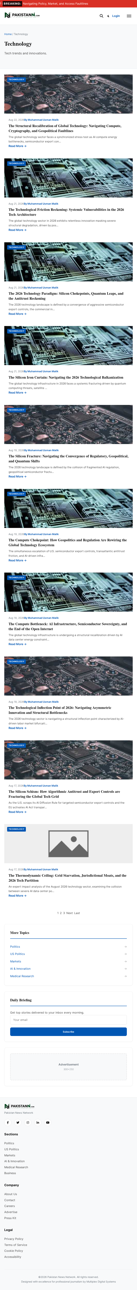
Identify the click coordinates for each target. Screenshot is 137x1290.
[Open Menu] (129, 16)
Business (10, 1173)
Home (8, 34)
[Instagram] (27, 1122)
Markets (15, 961)
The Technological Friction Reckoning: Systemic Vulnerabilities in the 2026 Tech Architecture (66, 212)
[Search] (101, 16)
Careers (9, 1206)
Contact (9, 1200)
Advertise (10, 1212)
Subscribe (68, 1031)
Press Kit (10, 1218)
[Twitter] (17, 1122)
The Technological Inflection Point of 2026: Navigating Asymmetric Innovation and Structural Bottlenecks (60, 710)
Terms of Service (15, 1245)
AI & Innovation (20, 968)
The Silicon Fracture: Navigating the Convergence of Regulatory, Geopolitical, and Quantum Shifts (68, 458)
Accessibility (12, 1257)
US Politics (17, 954)
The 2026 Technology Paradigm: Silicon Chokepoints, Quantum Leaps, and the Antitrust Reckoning (66, 296)
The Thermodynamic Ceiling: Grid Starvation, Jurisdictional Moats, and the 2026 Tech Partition (67, 878)
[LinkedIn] (37, 1122)
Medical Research (22, 976)
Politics (15, 946)
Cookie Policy (13, 1250)
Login (116, 16)
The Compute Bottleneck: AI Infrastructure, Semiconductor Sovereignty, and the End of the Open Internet (68, 626)
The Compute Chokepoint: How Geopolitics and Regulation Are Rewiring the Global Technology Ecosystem (68, 542)
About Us (10, 1194)
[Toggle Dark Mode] (108, 16)
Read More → (18, 146)
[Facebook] (7, 1122)
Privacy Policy (13, 1239)
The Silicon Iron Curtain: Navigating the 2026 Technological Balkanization (66, 377)
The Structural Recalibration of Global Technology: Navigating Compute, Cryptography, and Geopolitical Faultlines (65, 128)
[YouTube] (47, 1122)
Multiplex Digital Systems (101, 1281)
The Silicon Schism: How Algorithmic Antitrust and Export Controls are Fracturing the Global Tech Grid (64, 794)
